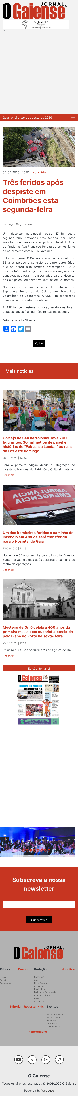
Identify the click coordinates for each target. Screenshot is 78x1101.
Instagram (47, 1058)
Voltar (39, 343)
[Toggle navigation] (73, 117)
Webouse (47, 1090)
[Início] (35, 10)
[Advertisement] (39, 72)
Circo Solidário (54, 1026)
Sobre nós (39, 977)
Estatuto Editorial (42, 995)
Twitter (60, 1058)
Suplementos (6, 983)
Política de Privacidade (45, 992)
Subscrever (39, 920)
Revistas (4, 980)
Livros (3, 977)
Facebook (33, 1058)
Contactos (39, 1001)
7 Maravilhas (52, 1023)
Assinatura (39, 986)
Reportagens (37, 1031)
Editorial (15, 1006)
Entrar (37, 998)
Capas (37, 980)
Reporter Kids (34, 1006)
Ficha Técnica (40, 983)
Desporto (24, 969)
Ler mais (8, 475)
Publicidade (39, 989)
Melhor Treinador (55, 1014)
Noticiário (39, 172)
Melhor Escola (53, 1017)
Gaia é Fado (52, 1020)
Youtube (20, 1058)
